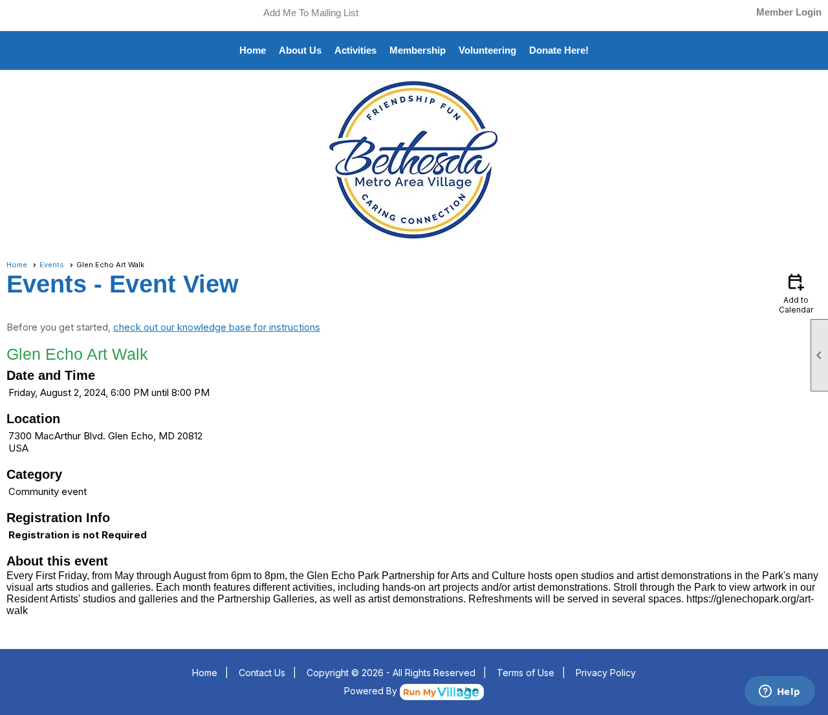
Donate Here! (559, 50)
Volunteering (487, 50)
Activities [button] (355, 50)
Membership (417, 50)
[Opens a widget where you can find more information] (779, 692)
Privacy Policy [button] (606, 672)
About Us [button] (300, 50)
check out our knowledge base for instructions (216, 327)
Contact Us (262, 672)
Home (252, 50)
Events (51, 264)
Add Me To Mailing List (310, 12)
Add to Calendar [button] (796, 292)
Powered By (372, 690)
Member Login (789, 11)
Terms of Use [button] (525, 672)
